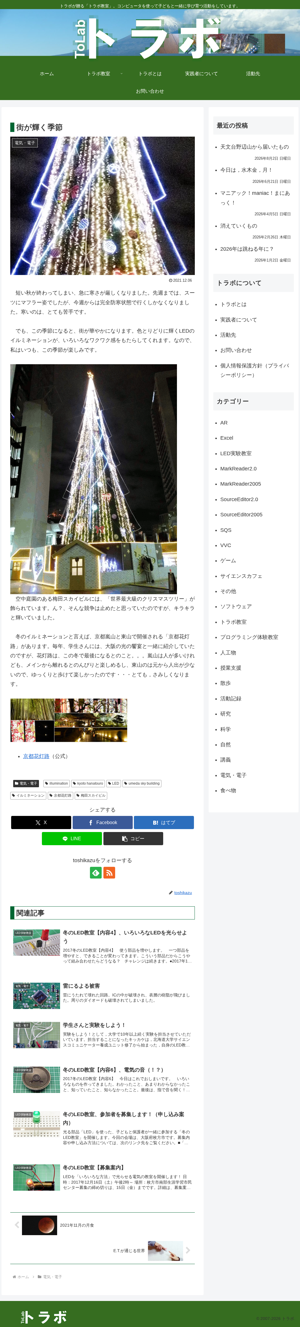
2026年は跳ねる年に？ (247, 249)
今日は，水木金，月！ (246, 170)
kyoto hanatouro (90, 783)
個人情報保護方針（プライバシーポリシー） (254, 370)
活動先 (228, 335)
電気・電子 (28, 783)
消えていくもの (238, 226)
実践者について (238, 320)
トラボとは (233, 304)
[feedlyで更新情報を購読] (96, 873)
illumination (59, 783)
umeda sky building (144, 783)
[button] (133, 838)
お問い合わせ (236, 350)
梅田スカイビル (93, 795)
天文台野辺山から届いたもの (254, 147)
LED (115, 783)
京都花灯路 (36, 756)
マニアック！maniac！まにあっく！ (255, 197)
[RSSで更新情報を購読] (109, 873)
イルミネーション (30, 795)
